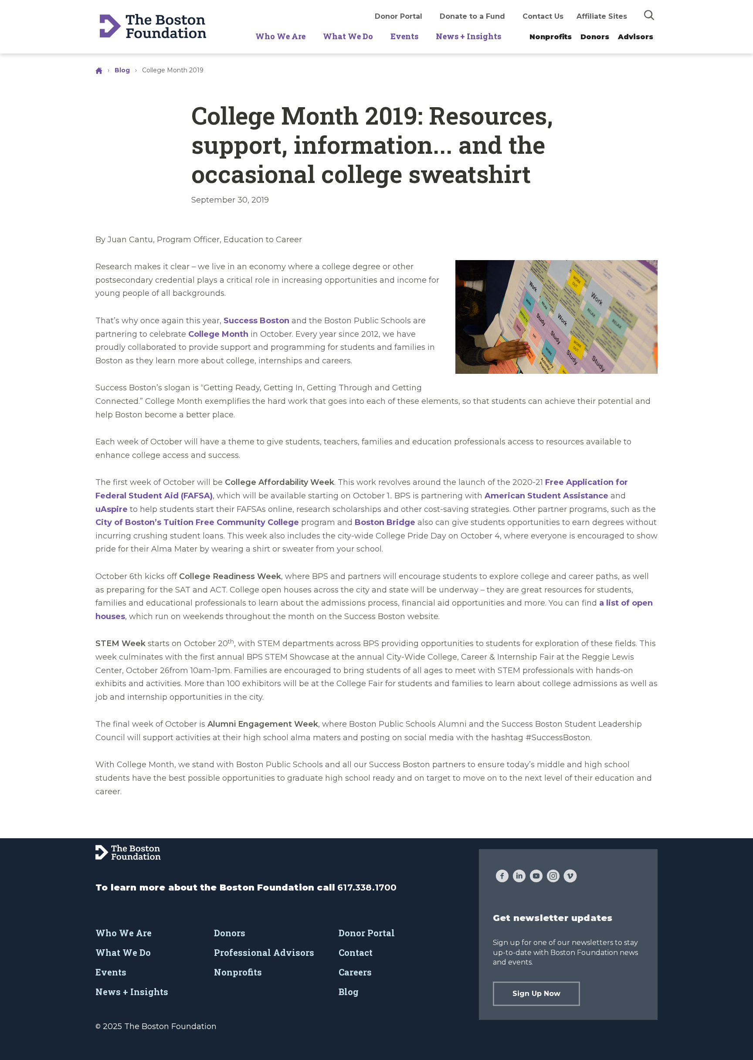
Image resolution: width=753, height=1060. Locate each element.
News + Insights (468, 36)
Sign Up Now (536, 993)
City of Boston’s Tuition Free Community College (197, 522)
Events (404, 36)
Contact (356, 952)
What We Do (348, 36)
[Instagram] (553, 877)
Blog (122, 70)
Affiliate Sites (602, 16)
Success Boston (256, 320)
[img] (649, 15)
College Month (218, 334)
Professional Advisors (264, 952)
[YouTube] (536, 877)
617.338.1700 (367, 887)
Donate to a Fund (472, 16)
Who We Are (280, 36)
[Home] (99, 70)
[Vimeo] (570, 877)
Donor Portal (398, 16)
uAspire (111, 509)
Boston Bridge (385, 522)
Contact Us (542, 16)
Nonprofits (550, 37)
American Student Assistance (546, 496)
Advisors (635, 37)
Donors (594, 37)
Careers (355, 972)
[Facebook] (502, 877)
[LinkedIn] (519, 877)
